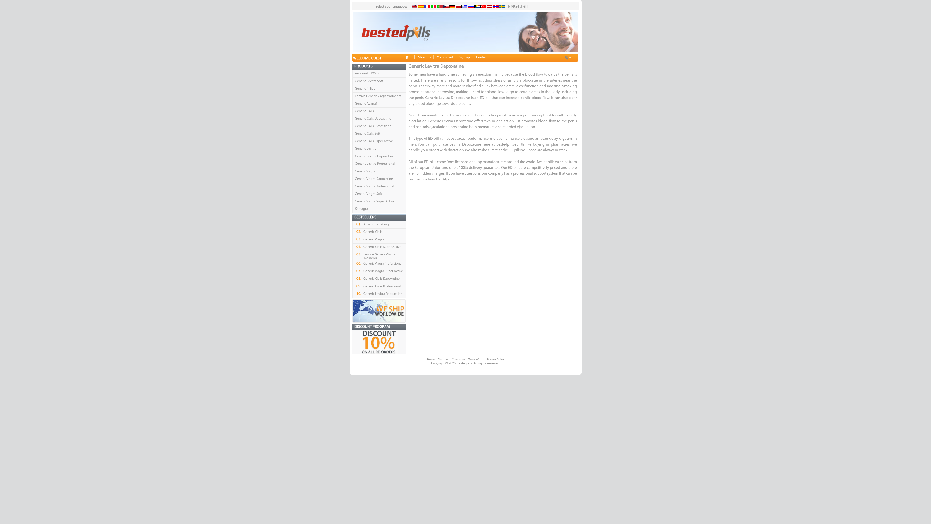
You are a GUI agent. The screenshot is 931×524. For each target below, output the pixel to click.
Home (431, 359)
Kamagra (361, 209)
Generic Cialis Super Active (374, 141)
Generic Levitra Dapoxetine (374, 156)
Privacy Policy (495, 359)
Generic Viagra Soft (368, 194)
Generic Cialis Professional (373, 126)
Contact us (458, 359)
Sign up (464, 57)
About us (443, 359)
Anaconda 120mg (367, 73)
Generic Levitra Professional (375, 164)
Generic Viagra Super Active (374, 201)
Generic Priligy (365, 88)
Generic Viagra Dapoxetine (374, 179)
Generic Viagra (365, 171)
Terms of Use (476, 359)
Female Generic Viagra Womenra (378, 96)
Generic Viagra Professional (374, 186)
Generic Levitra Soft (369, 81)
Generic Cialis (364, 111)
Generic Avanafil (366, 104)
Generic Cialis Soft (367, 134)
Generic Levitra (366, 149)
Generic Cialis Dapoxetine (373, 119)
